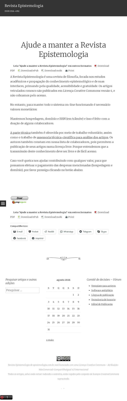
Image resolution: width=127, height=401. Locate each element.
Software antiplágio (102, 290)
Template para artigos (103, 285)
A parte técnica (20, 132)
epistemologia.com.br (43, 365)
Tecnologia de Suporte (103, 299)
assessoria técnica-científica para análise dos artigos (72, 137)
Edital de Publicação (102, 304)
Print (71, 70)
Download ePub (29, 70)
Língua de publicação (102, 295)
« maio (50, 340)
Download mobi (53, 70)
